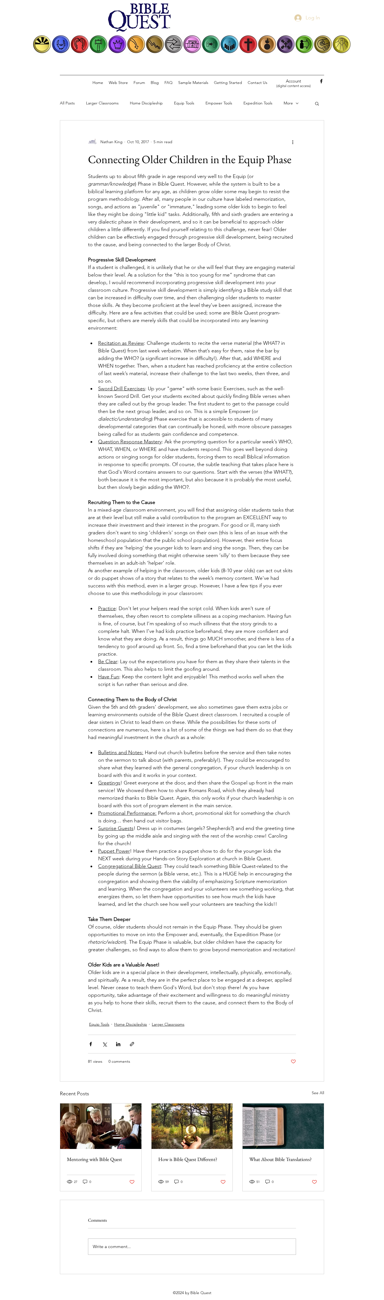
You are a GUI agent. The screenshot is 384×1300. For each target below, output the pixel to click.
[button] (317, 103)
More (288, 103)
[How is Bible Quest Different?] (192, 1126)
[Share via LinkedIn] (118, 1044)
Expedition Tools (257, 103)
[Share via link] (132, 1044)
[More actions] (292, 141)
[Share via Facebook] (90, 1044)
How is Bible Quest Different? (187, 1159)
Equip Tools (184, 103)
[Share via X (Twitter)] (104, 1044)
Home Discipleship (146, 103)
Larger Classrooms (102, 103)
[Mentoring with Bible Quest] (100, 1126)
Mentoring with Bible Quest (94, 1159)
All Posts (67, 103)
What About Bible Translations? (280, 1159)
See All (318, 1092)
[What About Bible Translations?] (283, 1126)
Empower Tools (218, 103)
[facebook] (321, 81)
